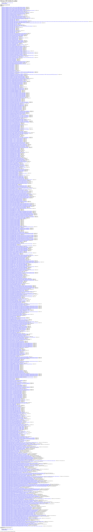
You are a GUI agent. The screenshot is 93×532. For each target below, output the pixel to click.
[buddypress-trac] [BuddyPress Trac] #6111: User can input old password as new (11, 118)
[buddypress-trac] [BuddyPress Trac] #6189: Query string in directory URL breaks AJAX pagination (13, 76)
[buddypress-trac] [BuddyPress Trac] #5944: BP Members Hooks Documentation (11, 330)
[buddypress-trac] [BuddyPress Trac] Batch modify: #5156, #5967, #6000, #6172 (11, 30)
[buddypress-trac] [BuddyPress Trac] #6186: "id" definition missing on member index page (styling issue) (14, 61)
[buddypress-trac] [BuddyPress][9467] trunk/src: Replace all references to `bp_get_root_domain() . (13, 466)
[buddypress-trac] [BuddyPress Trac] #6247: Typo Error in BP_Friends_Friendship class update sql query (14, 328)
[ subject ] (10, 2)
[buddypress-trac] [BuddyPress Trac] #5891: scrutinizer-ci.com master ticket (10, 134)
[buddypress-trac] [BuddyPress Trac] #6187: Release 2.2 (8, 64)
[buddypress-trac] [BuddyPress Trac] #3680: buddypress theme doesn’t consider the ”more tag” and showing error (15, 319)
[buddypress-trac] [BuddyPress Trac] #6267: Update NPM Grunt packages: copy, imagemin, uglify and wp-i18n (15, 432)
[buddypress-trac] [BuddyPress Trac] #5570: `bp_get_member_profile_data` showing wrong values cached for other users (16, 12)
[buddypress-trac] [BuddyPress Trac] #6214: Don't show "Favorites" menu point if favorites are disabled (14, 167)
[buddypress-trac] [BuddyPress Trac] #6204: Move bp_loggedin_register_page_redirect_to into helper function (14, 144)
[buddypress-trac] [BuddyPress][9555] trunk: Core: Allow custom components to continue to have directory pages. (15, 517)
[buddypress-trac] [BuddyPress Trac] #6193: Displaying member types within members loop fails (13, 89)
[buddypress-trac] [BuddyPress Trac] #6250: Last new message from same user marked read (12, 370)
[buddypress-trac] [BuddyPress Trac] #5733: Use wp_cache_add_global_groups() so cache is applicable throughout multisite (16, 206)
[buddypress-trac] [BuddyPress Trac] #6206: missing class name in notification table (11, 150)
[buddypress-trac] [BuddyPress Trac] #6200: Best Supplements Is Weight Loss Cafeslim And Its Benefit (14, 113)
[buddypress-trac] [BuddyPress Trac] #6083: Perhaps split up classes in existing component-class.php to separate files (15, 194)
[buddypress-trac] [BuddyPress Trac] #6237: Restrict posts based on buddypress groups (12, 273)
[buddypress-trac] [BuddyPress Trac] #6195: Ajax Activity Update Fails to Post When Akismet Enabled (14, 92)
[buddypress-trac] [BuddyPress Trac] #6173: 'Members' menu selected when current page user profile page (14, 17)
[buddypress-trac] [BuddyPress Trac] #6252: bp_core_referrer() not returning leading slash (12, 382)
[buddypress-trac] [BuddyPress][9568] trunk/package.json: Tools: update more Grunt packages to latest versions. (15, 525)
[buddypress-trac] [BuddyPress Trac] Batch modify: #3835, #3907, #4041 (10, 27)
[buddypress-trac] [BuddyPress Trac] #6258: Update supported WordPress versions (11, 411)
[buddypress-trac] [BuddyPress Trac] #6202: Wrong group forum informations (11, 130)
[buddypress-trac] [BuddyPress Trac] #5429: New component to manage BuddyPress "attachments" (13, 159)
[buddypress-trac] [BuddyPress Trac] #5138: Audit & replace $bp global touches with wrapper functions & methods (15, 147)
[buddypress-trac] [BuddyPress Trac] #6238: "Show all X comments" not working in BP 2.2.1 (12, 274)
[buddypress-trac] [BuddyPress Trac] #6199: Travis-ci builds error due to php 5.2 (11, 110)
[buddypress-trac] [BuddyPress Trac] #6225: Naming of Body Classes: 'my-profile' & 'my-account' (13, 232)
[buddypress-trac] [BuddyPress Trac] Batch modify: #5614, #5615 (9, 31)
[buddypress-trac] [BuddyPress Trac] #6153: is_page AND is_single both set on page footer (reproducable (14, 207)
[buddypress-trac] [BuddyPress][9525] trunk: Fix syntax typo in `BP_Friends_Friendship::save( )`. (13, 499)
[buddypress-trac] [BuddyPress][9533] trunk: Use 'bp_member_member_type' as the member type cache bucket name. (15, 504)
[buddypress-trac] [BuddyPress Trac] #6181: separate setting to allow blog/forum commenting (12, 35)
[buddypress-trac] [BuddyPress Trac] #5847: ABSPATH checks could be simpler (11, 135)
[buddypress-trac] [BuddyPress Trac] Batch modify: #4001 (8, 28)
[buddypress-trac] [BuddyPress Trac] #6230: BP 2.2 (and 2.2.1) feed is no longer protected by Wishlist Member (14, 248)
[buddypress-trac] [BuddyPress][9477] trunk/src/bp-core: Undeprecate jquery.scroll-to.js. (12, 472)
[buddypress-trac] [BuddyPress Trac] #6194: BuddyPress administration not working (11, 90)
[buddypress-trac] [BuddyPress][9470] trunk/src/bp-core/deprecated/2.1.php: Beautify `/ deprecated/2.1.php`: (14, 468)
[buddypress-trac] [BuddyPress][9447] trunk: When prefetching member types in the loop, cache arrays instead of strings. (16, 455)
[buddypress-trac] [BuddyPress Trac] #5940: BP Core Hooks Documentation (11, 351)
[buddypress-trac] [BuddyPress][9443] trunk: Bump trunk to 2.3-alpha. (10, 452)
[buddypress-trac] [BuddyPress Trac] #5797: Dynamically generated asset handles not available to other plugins (14, 327)
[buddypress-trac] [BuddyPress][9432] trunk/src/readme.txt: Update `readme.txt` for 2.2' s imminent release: (14, 446)
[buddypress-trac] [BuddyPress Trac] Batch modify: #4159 (8, 32)
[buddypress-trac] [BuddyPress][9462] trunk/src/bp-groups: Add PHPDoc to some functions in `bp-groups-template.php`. (16, 464)
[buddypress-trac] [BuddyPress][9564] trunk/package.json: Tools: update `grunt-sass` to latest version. (13, 522)
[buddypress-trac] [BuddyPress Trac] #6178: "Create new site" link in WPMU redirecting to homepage (13, 7)
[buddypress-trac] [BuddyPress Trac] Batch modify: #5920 (8, 19)
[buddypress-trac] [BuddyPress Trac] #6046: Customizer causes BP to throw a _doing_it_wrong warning (14, 331)
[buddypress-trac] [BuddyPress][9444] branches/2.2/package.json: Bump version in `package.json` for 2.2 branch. (15, 453)
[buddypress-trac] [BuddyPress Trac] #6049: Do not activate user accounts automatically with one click (14, 13)
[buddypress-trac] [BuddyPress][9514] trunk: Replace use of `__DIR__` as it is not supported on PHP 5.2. (14, 493)
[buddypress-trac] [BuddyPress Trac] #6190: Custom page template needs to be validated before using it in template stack (16, 78)
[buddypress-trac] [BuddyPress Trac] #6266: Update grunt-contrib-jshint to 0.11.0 (11, 434)
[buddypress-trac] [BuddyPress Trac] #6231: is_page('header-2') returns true (10, 253)
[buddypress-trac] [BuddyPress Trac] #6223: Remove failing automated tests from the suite (12, 198)
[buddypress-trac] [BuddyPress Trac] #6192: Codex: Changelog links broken (11, 85)
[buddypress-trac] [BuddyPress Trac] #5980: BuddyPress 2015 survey (10, 406)
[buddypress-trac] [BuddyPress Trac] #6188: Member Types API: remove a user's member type (13, 73)
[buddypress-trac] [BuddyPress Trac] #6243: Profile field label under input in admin (11, 292)
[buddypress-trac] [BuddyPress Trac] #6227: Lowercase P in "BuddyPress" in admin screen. (12, 241)
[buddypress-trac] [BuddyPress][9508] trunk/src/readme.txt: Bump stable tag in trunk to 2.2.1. (12, 490)
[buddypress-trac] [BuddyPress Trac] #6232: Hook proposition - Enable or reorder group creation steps (13, 263)
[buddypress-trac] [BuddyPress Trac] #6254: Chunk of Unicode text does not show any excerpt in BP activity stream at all (16, 383)
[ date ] (12, 2)
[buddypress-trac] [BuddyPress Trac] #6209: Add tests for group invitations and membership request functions (14, 161)
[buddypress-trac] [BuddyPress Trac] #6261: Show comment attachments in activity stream (12, 421)
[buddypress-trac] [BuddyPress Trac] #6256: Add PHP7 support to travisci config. (11, 398)
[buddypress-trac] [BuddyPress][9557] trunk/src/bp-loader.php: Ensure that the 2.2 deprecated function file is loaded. (15, 518)
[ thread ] (8, 2)
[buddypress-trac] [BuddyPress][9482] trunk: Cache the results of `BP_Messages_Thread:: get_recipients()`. (14, 475)
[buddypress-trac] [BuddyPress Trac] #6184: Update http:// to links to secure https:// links (12, 48)
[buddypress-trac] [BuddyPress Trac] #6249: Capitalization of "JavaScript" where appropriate (12, 363)
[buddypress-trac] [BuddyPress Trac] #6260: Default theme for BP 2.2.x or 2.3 (11, 414)
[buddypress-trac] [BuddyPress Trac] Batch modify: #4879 (8, 20)
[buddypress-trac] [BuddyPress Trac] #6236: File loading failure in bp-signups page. (11, 271)
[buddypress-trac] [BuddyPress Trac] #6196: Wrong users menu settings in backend (11, 98)
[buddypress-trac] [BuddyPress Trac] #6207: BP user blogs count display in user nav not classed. (13, 170)
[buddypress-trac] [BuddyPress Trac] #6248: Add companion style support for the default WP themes (13, 350)
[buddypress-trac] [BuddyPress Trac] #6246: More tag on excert (9, 316)
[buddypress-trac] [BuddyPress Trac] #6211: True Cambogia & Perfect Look (10, 163)
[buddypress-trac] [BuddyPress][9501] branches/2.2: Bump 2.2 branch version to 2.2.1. (12, 486)
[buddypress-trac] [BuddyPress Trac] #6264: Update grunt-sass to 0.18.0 (10, 430)
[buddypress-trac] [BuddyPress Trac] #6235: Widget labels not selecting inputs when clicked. (12, 281)
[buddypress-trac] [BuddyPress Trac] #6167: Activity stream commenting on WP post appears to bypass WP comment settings (16, 18)
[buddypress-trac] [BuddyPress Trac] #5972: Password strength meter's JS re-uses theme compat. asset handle (14, 256)
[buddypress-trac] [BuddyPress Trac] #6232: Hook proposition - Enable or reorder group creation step (13, 258)
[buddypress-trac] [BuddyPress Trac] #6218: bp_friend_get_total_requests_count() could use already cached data (15, 189)
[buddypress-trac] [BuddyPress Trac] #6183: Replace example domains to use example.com (12, 47)
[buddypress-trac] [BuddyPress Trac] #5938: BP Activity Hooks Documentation (11, 359)
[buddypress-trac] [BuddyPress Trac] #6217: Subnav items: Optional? (10, 184)
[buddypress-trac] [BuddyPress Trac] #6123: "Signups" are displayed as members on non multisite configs (14, 440)
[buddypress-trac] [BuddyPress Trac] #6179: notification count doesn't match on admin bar (12, 42)
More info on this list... (4, 3)
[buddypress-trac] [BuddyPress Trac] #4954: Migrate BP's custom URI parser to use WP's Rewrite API (14, 143)
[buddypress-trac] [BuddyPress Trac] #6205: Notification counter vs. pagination (11, 148)
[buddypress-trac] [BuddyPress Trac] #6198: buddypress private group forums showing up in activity (13, 103)
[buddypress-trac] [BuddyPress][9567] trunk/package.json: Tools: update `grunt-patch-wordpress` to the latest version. (15, 524)
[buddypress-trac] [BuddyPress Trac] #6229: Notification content (9, 244)
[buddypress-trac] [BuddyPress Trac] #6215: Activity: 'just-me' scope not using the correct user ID (13, 169)
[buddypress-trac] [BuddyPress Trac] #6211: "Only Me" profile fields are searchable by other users (13, 165)
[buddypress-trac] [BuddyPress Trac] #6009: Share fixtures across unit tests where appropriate (12, 417)
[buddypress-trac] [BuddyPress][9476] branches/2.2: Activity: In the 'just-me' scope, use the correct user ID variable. (15, 471)
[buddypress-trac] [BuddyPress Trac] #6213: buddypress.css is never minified (11, 166)
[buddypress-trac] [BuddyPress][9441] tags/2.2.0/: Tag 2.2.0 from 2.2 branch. (11, 451)
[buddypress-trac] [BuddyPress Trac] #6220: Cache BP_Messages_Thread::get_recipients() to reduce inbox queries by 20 (16, 197)
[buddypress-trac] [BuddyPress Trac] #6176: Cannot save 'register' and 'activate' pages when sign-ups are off (14, 180)
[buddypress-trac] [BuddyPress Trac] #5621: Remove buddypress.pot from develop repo (12, 63)
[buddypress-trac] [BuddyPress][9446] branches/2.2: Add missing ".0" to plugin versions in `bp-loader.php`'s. (14, 454)
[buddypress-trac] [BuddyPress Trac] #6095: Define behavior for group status (11, 164)
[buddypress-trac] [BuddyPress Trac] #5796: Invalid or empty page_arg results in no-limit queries (13, 41)
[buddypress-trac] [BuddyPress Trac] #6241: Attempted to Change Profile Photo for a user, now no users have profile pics (16, 289)
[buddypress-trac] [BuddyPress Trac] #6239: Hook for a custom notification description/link (12, 294)
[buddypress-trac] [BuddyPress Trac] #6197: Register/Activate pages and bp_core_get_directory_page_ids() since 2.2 (15, 102)
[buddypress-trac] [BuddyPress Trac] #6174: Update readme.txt (9, 58)
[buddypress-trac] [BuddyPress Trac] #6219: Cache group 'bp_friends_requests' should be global (13, 338)
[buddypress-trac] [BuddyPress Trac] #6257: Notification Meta (9, 403)
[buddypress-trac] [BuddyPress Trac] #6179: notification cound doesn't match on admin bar (12, 9)
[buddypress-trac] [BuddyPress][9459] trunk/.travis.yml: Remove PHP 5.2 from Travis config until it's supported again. (15, 462)
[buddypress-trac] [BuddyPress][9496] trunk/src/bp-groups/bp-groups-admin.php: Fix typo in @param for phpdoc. (15, 483)
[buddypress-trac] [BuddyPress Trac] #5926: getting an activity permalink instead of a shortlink (13, 117)
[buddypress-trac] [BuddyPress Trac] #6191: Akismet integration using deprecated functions (12, 79)
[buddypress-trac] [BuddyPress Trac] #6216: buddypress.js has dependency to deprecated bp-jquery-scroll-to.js (14, 183)
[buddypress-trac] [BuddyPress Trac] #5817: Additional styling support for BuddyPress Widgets (13, 124)
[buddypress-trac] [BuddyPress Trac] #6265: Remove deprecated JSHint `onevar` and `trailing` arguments (14, 431)
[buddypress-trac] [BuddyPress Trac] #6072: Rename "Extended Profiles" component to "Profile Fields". (14, 300)
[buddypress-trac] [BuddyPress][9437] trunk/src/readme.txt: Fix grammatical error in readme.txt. (13, 449)
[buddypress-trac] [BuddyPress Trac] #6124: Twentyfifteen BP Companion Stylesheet (12, 313)
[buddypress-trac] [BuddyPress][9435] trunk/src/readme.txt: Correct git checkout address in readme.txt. (13, 448)
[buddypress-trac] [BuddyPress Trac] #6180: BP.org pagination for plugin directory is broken (12, 11)
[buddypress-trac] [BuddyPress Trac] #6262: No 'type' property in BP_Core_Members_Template (13, 426)
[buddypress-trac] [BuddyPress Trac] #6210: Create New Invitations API (10, 162)
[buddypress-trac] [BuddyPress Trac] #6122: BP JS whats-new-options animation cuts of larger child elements (14, 33)
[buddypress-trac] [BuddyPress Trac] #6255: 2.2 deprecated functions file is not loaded (12, 391)
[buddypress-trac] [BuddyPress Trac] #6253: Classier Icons (8, 378)
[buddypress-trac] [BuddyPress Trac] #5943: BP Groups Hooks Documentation (11, 125)
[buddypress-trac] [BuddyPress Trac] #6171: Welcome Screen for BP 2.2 (10, 36)
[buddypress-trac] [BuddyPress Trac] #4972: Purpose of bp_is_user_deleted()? (11, 439)
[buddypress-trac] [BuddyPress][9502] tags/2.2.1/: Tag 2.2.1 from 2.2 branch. (11, 487)
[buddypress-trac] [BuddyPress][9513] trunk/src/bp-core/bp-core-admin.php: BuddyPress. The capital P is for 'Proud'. (15, 492)
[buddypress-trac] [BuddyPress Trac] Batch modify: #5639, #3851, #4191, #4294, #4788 (12, 25)
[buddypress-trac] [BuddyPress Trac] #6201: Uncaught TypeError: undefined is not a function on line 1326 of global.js (15, 129)
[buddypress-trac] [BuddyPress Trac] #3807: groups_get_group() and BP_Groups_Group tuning (13, 34)
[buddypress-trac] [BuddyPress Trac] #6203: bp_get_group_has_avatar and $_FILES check (12, 138)
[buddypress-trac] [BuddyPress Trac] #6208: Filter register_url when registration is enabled (12, 160)
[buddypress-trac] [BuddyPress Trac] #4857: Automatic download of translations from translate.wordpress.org (14, 119)
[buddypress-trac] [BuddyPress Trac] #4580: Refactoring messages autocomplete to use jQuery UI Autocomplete (15, 402)
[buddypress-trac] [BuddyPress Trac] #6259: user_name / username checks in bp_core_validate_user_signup (14, 413)
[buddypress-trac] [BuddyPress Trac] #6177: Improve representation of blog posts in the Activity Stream (14, 8)
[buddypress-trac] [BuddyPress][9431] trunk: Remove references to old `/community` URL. (12, 445)
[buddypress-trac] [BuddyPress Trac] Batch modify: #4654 (8, 29)
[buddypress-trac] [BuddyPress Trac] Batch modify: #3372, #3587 (9, 23)
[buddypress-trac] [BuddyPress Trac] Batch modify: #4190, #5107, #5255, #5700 (11, 24)
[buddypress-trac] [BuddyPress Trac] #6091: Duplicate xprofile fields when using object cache (13, 15)
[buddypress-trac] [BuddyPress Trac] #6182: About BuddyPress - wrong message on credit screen (13, 44)
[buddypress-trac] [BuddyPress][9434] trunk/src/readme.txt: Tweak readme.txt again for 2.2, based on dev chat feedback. (16, 447)
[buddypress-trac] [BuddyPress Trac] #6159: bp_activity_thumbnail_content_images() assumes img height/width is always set (16, 132)
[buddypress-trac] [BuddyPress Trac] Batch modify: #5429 (8, 26)
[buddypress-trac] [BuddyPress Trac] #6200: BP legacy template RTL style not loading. (12, 114)
